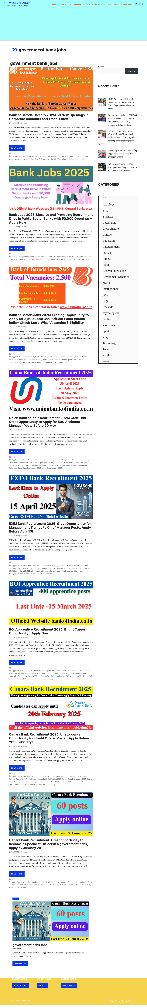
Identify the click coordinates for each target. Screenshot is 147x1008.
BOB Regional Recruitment (72, 360)
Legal (106, 301)
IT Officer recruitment (66, 463)
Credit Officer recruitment (29, 463)
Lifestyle (108, 307)
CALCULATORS (126, 4)
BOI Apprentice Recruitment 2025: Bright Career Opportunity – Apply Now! (47, 631)
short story (109, 325)
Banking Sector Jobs (75, 565)
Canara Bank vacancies (25, 885)
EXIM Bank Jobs (60, 568)
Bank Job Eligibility (39, 776)
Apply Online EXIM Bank (22, 565)
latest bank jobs (81, 463)
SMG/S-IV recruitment (59, 159)
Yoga (106, 361)
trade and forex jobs (76, 159)
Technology (66, 4)
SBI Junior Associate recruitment (59, 259)
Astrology (109, 204)
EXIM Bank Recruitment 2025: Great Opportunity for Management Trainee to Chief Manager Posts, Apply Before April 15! (50, 527)
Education (109, 240)
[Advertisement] (73, 24)
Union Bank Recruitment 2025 (29, 468)
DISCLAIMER (69, 986)
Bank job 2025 (59, 460)
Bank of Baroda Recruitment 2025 (48, 156)
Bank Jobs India (41, 357)
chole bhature (111, 228)
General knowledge (114, 270)
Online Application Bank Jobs (41, 574)
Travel (106, 349)
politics (107, 319)
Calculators (109, 222)
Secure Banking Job (50, 784)
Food (106, 264)
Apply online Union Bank (22, 460)
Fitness (107, 258)
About (42, 986)
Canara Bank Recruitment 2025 (74, 779)
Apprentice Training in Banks (43, 671)
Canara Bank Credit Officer (26, 779)
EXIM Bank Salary (16, 571)
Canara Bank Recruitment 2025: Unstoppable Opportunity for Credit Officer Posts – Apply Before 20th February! (49, 738)
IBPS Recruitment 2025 (62, 257)
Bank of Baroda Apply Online (23, 156)
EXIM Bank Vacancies (32, 571)
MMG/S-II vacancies (42, 159)
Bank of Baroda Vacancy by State (36, 360)
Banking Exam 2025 (68, 776)
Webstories (113, 4)
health (106, 282)
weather (107, 355)
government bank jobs (24, 159)
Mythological (111, 313)
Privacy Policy (114, 1001)
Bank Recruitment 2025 (42, 565)
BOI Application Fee (53, 673)
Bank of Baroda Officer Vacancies (61, 357)
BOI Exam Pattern (39, 676)
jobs (13, 154)
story (106, 337)
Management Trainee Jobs (19, 574)
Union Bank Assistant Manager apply (63, 465)
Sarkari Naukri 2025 (17, 465)
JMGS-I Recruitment (35, 362)
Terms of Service (128, 1001)
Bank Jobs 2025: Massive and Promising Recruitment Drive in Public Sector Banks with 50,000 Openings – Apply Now (51, 218)
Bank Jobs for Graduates (65, 671)
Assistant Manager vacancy (42, 460)
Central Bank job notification (23, 257)
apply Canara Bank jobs (21, 882)
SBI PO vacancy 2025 (81, 259)
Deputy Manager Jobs (29, 568)
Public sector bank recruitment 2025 (32, 259)
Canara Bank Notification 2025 (49, 779)
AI (104, 198)
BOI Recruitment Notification (77, 676)
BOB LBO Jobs (55, 360)
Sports (86, 4)
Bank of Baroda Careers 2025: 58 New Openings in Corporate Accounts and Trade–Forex (48, 117)
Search (101, 66)
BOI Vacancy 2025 (30, 679)
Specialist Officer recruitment (36, 465)
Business (108, 216)
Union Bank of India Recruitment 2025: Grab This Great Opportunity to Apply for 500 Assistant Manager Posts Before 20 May (47, 422)
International (110, 288)
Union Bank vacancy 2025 (52, 468)
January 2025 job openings (63, 885)
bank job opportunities (39, 882)
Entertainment (99, 4)
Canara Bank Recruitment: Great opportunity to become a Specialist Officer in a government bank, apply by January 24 (48, 844)
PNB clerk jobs (77, 257)
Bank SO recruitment (74, 460)
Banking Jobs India (59, 565)
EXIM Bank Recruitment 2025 (79, 568)
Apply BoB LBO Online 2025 (23, 357)
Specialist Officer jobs (17, 888)
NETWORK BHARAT (16, 2)
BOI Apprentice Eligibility (72, 673)
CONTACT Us (20, 986)
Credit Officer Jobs (28, 782)
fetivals (107, 252)
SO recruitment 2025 (82, 885)
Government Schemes (116, 276)
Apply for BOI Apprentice (22, 671)
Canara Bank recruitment (71, 882)
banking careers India (70, 156)
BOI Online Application (56, 676)
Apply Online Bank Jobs (21, 776)
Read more (16, 148)
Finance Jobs (47, 571)
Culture (77, 4)
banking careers (55, 882)
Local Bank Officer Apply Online (56, 362)
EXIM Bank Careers (45, 568)
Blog (54, 4)
